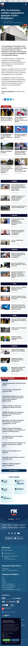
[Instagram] (15, 533)
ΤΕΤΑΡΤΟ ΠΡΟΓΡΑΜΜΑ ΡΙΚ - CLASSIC (11, 589)
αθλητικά (25, 1)
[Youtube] (18, 533)
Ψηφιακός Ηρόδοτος (13, 527)
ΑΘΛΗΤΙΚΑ (14, 346)
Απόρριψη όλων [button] (15, 639)
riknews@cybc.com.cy (9, 553)
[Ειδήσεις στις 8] (7, 482)
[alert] (11, 631)
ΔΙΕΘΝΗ (25, 24)
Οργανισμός (22, 527)
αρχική (2, 1)
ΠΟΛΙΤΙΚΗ (14, 215)
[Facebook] (9, 533)
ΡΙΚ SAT (4, 582)
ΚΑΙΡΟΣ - (3, 386)
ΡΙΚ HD (3, 580)
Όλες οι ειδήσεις (13, 470)
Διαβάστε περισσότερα (12, 630)
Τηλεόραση (15, 525)
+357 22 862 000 (8, 550)
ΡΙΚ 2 (3, 579)
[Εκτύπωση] (13, 99)
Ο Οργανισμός (5, 568)
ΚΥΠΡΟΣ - (3, 393)
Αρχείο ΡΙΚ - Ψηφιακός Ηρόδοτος (10, 570)
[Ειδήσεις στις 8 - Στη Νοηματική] (20, 482)
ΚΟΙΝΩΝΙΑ (14, 181)
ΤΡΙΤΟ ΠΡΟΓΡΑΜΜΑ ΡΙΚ (8, 587)
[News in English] (7, 498)
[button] (3, 633)
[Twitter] (12, 533)
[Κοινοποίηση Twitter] (8, 99)
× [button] (19, 619)
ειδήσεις (7, 1)
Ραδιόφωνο (22, 525)
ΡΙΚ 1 (3, 577)
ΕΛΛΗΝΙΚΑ (11, 519)
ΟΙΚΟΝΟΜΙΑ (14, 249)
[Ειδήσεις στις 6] (7, 490)
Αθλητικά (5, 527)
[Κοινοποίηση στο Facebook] (5, 99)
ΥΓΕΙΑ (14, 284)
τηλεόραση (12, 1)
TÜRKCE (18, 519)
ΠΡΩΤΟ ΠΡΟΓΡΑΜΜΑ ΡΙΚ (8, 584)
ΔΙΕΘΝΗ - (3, 409)
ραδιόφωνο (19, 1)
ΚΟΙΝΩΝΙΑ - (4, 402)
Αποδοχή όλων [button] (6, 639)
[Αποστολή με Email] (11, 99)
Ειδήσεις (9, 525)
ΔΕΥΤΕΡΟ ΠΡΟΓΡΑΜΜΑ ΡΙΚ (8, 586)
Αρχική (4, 525)
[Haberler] (20, 490)
